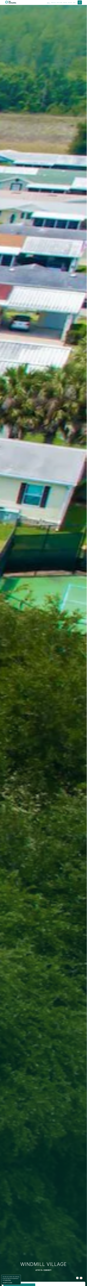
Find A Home (59, 2)
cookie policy (7, 1280)
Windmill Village (43, 1264)
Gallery (70, 2)
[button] (80, 2)
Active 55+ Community (43, 1270)
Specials (65, 2)
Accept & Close (7, 1282)
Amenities (53, 2)
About (48, 2)
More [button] (74, 2)
